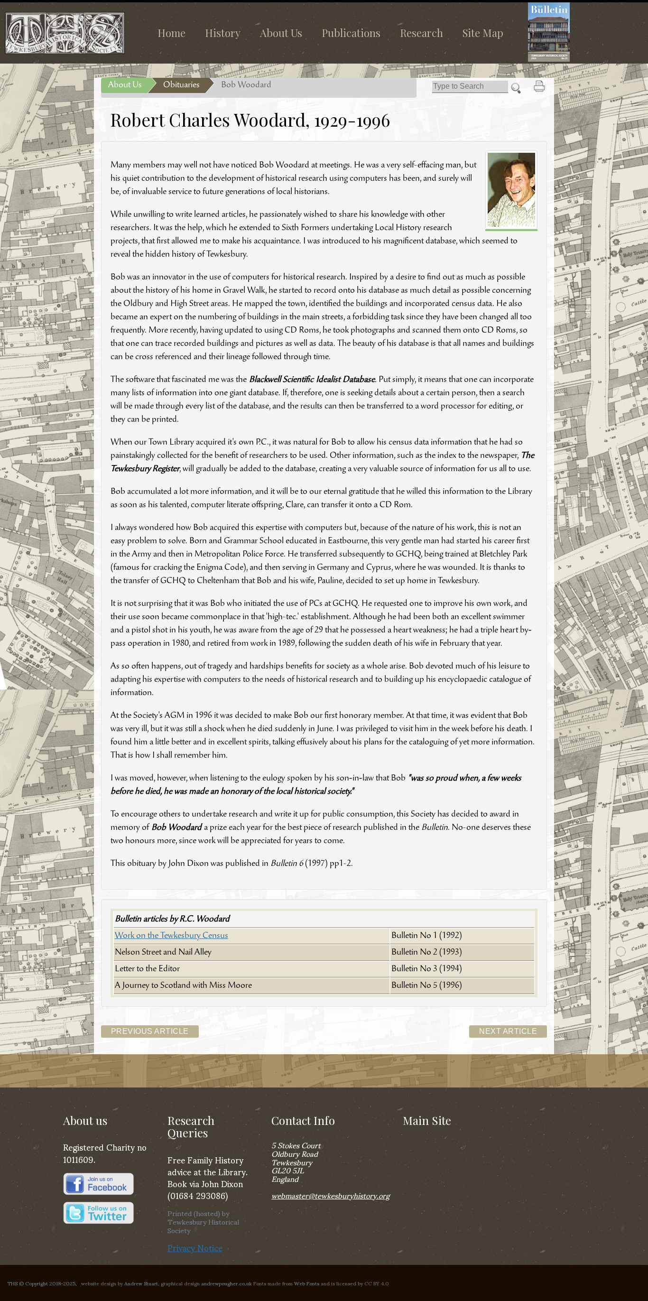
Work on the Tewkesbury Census (171, 936)
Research (421, 33)
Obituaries (181, 85)
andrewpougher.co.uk (226, 1283)
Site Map (483, 33)
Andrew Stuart (141, 1283)
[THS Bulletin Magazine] (578, 32)
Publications (351, 33)
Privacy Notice (194, 1247)
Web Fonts (306, 1283)
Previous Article (150, 1031)
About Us (281, 33)
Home (171, 33)
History (223, 33)
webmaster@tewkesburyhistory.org (330, 1195)
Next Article (508, 1031)
